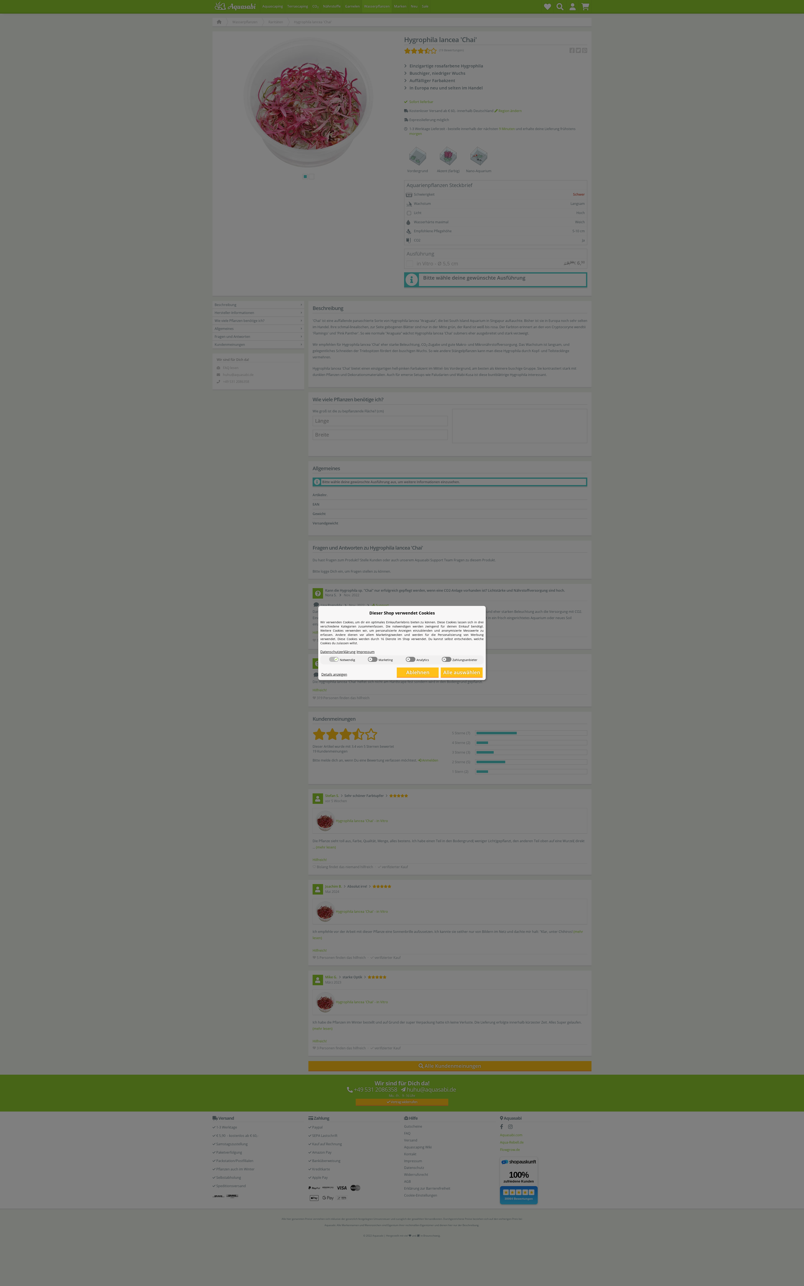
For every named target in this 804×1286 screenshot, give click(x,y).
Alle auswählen (461, 672)
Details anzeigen (334, 674)
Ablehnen (417, 672)
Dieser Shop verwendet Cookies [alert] (402, 613)
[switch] (334, 659)
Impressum (366, 651)
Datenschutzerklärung (338, 651)
